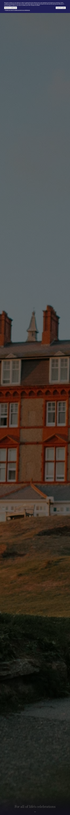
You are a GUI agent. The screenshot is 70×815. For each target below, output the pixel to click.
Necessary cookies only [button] (10, 7)
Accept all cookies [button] (60, 7)
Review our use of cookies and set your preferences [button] (17, 10)
